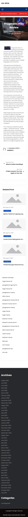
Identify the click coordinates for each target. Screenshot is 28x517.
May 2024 (4, 443)
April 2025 (4, 415)
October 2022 (5, 490)
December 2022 (6, 485)
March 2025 (4, 418)
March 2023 (4, 478)
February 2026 (5, 395)
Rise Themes (21, 515)
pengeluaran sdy (7, 349)
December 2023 (6, 455)
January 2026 (5, 398)
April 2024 (4, 445)
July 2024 (4, 438)
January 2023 (5, 483)
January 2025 (5, 423)
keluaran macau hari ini (9, 304)
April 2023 (4, 475)
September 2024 (6, 433)
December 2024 (6, 425)
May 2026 (4, 388)
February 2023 (5, 480)
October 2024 (5, 430)
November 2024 (6, 428)
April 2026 (4, 390)
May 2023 (4, 473)
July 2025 (4, 408)
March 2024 (4, 448)
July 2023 (4, 468)
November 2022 (6, 488)
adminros (10, 150)
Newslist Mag (7, 515)
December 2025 (6, 400)
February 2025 (5, 420)
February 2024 (5, 450)
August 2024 (5, 435)
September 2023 (6, 463)
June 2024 (4, 440)
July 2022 (4, 493)
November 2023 (6, 458)
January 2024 (5, 453)
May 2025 (4, 413)
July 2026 (4, 383)
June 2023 (4, 470)
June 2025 (4, 410)
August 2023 (5, 465)
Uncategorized (7, 210)
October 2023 (5, 460)
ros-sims (5, 3)
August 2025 (5, 405)
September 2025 (6, 403)
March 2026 (4, 393)
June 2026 (4, 385)
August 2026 (5, 380)
